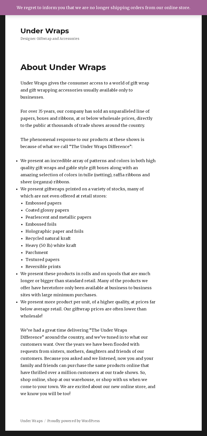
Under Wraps (44, 30)
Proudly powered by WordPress (73, 421)
